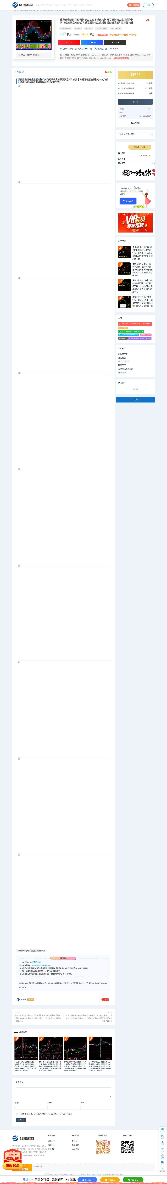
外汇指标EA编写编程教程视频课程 (128, 334)
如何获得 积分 (121, 58)
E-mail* (50, 1103)
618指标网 (24, 10)
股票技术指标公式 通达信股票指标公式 (31, 951)
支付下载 (69, 42)
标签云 (74, 1141)
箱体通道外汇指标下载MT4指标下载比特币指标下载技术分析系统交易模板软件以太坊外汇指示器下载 (142, 270)
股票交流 (122, 373)
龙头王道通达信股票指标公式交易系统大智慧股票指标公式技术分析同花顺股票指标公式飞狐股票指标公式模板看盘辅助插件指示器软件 (89, 1018)
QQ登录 (111, 1180)
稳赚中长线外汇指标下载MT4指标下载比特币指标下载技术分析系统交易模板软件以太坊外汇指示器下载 (142, 286)
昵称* (16, 1103)
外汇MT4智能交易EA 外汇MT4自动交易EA (131, 331)
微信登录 (134, 1180)
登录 (148, 5)
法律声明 (51, 1145)
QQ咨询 (116, 42)
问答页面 (135, 400)
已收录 (89, 28)
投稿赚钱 (162, 1171)
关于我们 (51, 1149)
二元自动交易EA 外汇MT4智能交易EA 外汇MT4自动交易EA (134, 324)
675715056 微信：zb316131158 (77, 968)
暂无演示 (93, 42)
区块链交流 (123, 354)
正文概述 (19, 72)
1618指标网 (37, 1166)
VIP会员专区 (41, 10)
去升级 (133, 35)
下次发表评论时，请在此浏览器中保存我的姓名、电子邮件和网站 (45, 1114)
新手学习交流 (123, 362)
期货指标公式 (123, 338)
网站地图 (51, 1141)
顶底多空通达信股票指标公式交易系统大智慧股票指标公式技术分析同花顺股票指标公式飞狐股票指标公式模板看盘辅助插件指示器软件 (50, 1066)
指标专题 (75, 1145)
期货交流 (122, 365)
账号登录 (88, 1180)
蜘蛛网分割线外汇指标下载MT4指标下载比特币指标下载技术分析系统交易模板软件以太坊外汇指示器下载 (142, 253)
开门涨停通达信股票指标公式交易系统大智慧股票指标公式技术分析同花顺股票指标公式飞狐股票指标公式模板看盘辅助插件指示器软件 (75, 1066)
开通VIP (28, 1179)
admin (23, 999)
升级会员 (135, 5)
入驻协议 (75, 1149)
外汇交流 (122, 358)
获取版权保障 (139, 147)
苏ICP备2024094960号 (105, 1174)
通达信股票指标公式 (37, 80)
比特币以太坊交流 (125, 369)
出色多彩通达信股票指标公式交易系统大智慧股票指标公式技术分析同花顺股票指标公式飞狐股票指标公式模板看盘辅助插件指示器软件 (25, 1066)
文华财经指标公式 (145, 334)
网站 (82, 1103)
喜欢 (105, 1000)
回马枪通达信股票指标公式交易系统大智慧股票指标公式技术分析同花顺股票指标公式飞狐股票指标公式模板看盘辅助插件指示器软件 (37, 1018)
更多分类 (32, 10)
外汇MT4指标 (123, 328)
